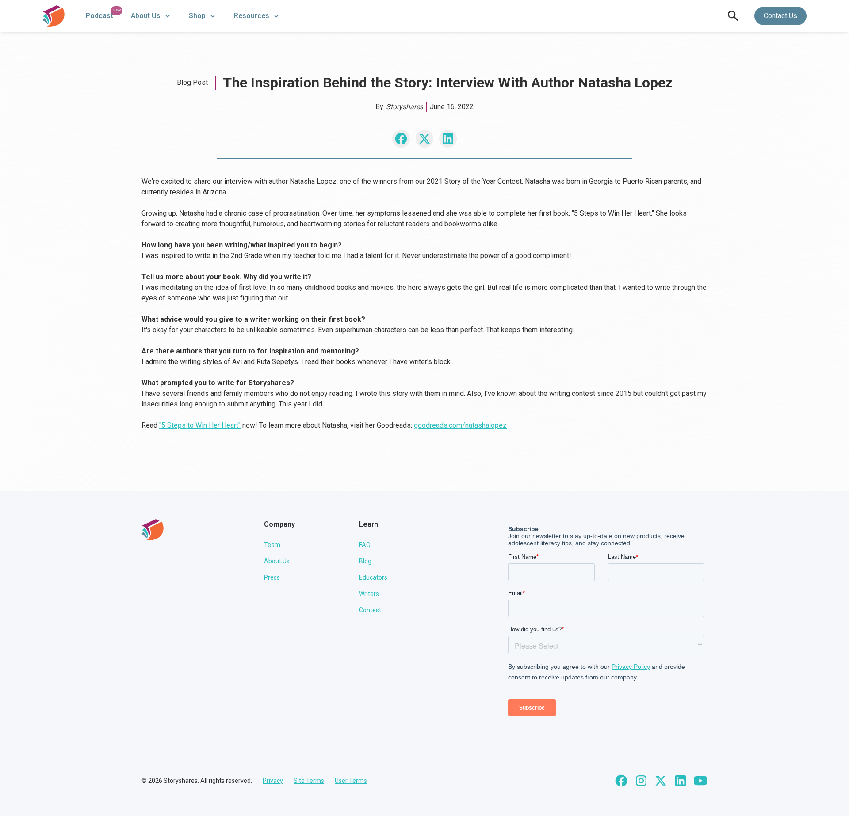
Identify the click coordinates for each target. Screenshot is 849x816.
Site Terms (309, 780)
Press (272, 577)
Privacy (273, 780)
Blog (365, 561)
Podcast (99, 15)
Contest (370, 610)
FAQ (365, 544)
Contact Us (780, 15)
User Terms (351, 780)
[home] (53, 16)
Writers (369, 593)
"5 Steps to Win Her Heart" (200, 425)
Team (272, 544)
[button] (151, 16)
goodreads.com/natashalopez (460, 425)
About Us (277, 561)
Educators (373, 577)
